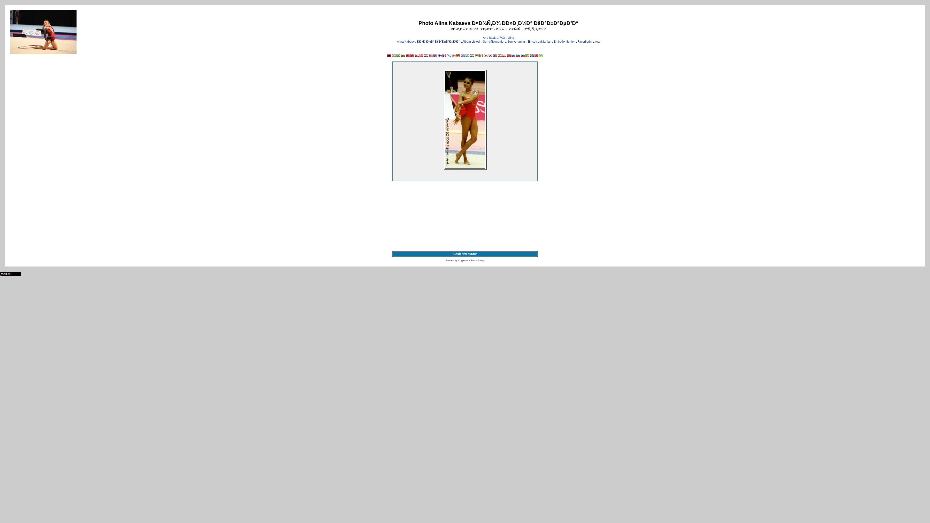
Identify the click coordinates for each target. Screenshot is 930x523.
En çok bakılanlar (539, 41)
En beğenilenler (564, 41)
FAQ (502, 37)
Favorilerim (585, 41)
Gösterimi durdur (465, 254)
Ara (597, 41)
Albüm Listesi (471, 41)
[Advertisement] (465, 215)
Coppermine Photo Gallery (471, 260)
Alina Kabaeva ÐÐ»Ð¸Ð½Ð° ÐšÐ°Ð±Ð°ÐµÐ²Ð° (428, 41)
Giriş (511, 37)
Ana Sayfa (489, 37)
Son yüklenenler (493, 41)
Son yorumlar (516, 41)
